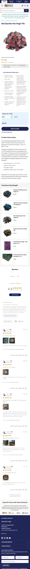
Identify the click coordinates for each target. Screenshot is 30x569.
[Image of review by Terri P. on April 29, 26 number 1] (6, 340)
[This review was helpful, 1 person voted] (23, 489)
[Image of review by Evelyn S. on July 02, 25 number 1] (6, 407)
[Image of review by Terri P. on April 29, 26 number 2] (12, 340)
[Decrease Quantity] (12, 118)
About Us (3, 533)
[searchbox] (9, 321)
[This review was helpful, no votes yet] (23, 355)
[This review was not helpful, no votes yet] (25, 355)
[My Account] (22, 6)
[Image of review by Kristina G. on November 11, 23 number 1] (6, 477)
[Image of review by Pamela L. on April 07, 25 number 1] (6, 443)
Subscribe (6, 565)
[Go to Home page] (8, 5)
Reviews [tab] (13, 276)
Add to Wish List (7, 132)
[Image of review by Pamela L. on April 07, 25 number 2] (12, 443)
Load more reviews (15, 495)
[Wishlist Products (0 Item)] (25, 6)
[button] (4, 1)
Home (2, 20)
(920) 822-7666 (6, 521)
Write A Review (15, 294)
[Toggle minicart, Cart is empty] (27, 6)
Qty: (3, 117)
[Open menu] (2, 5)
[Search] (26, 10)
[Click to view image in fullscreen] (15, 40)
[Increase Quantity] (12, 116)
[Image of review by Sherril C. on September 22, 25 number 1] (6, 372)
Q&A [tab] (18, 276)
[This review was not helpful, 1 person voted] (25, 388)
